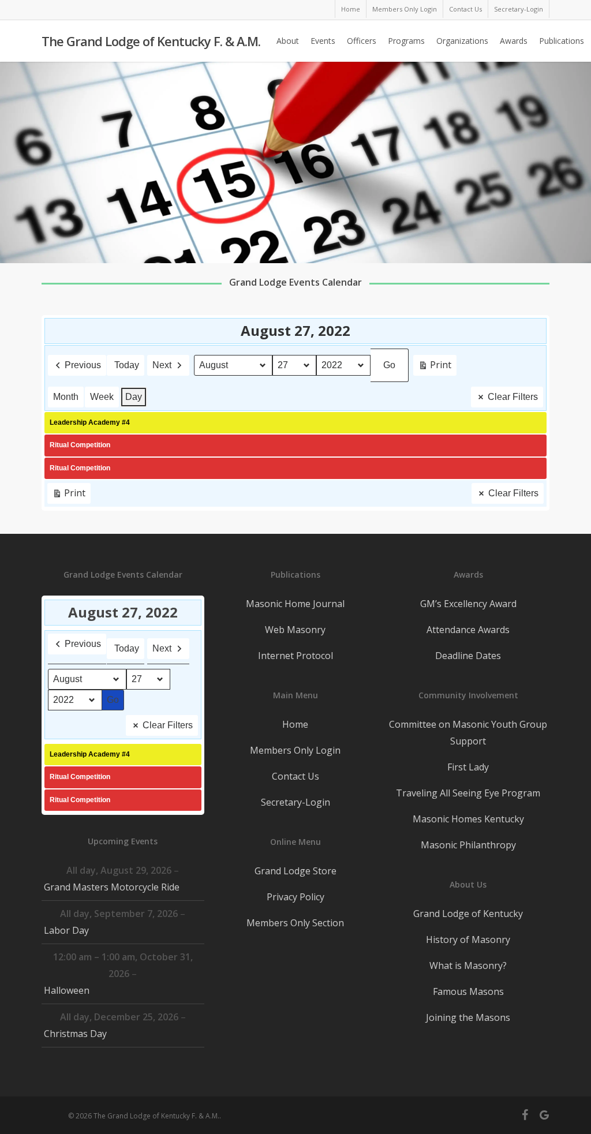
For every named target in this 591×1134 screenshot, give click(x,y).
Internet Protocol (295, 655)
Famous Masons (468, 991)
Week (102, 397)
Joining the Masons (468, 1017)
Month (65, 397)
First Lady (468, 767)
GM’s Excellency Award (468, 603)
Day (133, 397)
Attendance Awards (468, 629)
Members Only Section (295, 922)
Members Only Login (295, 750)
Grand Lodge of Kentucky (468, 913)
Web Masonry (295, 629)
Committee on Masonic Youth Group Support (468, 732)
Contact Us (295, 776)
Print (434, 367)
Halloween (66, 990)
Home (295, 724)
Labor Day (66, 930)
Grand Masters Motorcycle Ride (111, 887)
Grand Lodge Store (295, 870)
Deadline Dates (468, 655)
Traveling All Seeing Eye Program (468, 793)
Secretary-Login (295, 802)
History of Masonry (468, 939)
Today (126, 365)
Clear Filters (513, 397)
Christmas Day (75, 1033)
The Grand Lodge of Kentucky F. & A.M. (151, 41)
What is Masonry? (468, 965)
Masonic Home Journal (295, 603)
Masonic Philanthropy (468, 845)
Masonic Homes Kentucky (468, 819)
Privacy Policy (295, 896)
